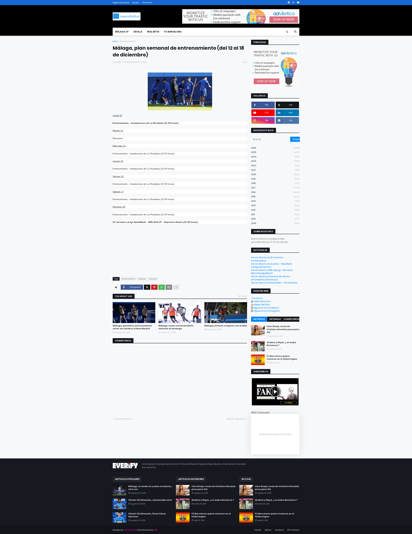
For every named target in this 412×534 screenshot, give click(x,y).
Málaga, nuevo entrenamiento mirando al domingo (176, 327)
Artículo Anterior (123, 418)
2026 (275, 147)
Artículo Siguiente (236, 418)
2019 (275, 178)
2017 (275, 187)
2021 (275, 170)
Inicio (115, 41)
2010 (275, 218)
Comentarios (291, 319)
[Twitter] (147, 287)
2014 (275, 201)
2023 (275, 161)
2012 (275, 209)
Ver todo (242, 296)
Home (258, 529)
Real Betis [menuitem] (153, 31)
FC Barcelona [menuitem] (173, 31)
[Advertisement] (180, 250)
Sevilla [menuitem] (137, 31)
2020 (275, 174)
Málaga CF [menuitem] (122, 31)
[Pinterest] (154, 287)
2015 (275, 196)
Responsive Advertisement (275, 434)
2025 (275, 152)
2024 (275, 156)
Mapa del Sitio (262, 304)
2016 (275, 192)
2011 (275, 214)
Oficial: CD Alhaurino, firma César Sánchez (147, 515)
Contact (279, 529)
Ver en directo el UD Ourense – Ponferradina (268, 259)
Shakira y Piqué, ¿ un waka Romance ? (281, 344)
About (268, 529)
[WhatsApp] (161, 287)
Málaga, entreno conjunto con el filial (225, 325)
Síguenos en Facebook (266, 307)
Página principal (121, 2)
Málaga (142, 279)
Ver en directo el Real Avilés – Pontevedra (274, 282)
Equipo (135, 2)
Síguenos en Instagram (266, 310)
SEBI (156, 529)
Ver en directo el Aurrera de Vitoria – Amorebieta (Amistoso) (271, 278)
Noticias (153, 279)
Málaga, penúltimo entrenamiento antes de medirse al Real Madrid (132, 327)
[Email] (169, 287)
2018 (275, 183)
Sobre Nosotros (262, 301)
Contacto (147, 2)
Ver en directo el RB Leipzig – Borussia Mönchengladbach (272, 272)
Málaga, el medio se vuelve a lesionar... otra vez (150, 488)
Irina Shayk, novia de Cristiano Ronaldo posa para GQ (283, 329)
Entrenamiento (128, 41)
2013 (275, 205)
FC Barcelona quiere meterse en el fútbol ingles (282, 357)
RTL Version (293, 529)
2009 (275, 223)
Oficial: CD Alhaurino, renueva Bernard (150, 500)
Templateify (130, 529)
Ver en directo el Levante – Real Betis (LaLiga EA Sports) (271, 265)
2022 (275, 165)
